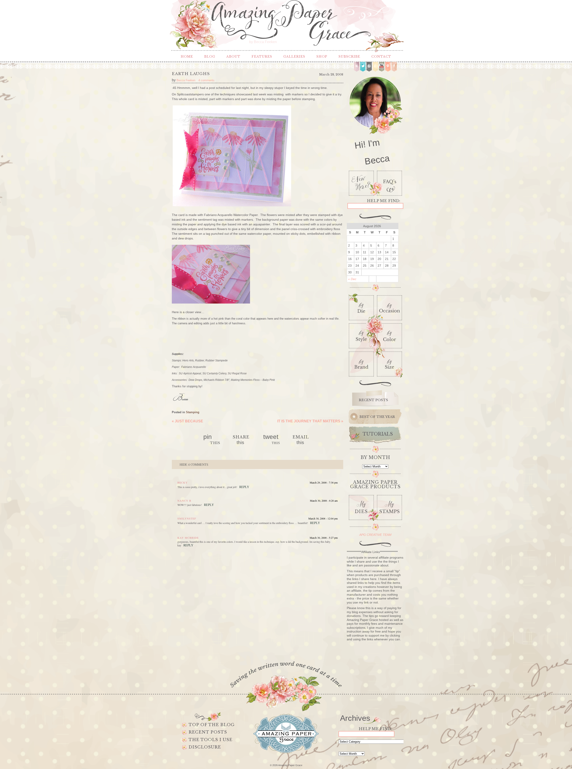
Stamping (192, 412)
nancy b (184, 500)
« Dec (352, 279)
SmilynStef (186, 518)
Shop (321, 56)
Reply (244, 487)
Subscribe (349, 56)
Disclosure (205, 747)
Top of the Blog (212, 724)
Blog (209, 56)
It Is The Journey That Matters (310, 421)
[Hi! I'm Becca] (375, 120)
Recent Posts (208, 732)
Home (187, 56)
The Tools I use (210, 739)
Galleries (294, 56)
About (233, 56)
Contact (381, 56)
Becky (182, 482)
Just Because (187, 421)
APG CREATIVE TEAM (375, 534)
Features (262, 56)
